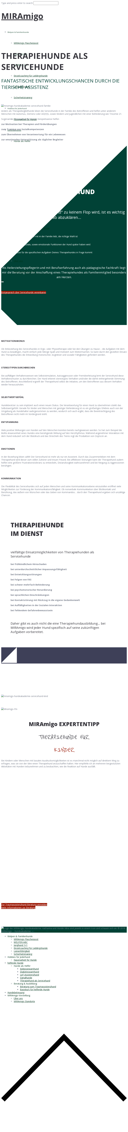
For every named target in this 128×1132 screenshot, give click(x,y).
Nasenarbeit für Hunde (25, 959)
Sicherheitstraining (23, 97)
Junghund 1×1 (20, 945)
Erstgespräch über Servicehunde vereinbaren (23, 292)
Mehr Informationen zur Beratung (18, 907)
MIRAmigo (22, 15)
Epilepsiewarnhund (29, 968)
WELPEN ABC (21, 942)
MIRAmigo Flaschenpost (26, 43)
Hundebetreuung (15, 992)
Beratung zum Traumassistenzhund (38, 986)
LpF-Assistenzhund (29, 974)
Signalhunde (26, 977)
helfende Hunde (15, 962)
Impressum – (41, 931)
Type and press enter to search (17, 3)
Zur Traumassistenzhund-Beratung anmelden (24, 904)
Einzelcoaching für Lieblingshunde (31, 75)
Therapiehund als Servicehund (35, 980)
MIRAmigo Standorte (24, 1001)
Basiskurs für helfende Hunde (35, 989)
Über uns (18, 998)
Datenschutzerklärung (59, 931)
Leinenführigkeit (22, 951)
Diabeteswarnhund (29, 971)
